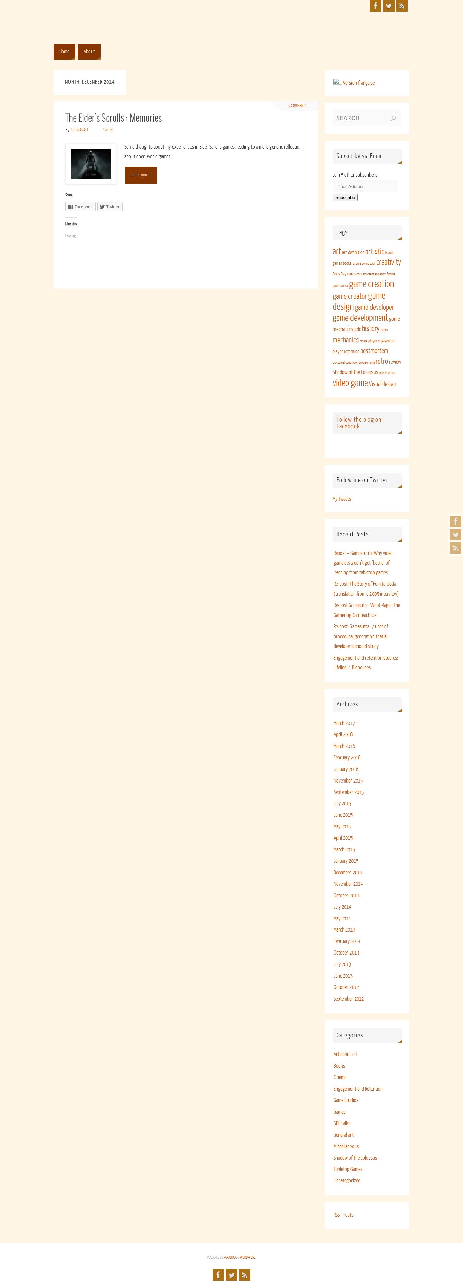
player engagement (382, 341)
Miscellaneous (346, 1146)
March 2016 (344, 746)
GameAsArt (80, 129)
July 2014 (342, 907)
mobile (363, 341)
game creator (350, 296)
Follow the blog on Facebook (359, 423)
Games (108, 129)
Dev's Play (339, 274)
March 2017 (344, 723)
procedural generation (345, 362)
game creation (371, 284)
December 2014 (348, 873)
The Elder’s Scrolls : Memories (113, 118)
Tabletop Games (348, 1169)
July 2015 (342, 803)
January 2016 (346, 769)
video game (350, 383)
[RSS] (455, 548)
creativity (388, 262)
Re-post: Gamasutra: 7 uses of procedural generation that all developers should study (361, 636)
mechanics (346, 340)
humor (384, 330)
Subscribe (345, 197)
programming (367, 362)
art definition (353, 252)
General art (344, 1135)
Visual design (382, 384)
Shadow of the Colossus (355, 372)
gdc (357, 329)
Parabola (230, 1257)
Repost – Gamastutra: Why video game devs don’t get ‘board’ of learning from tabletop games (363, 563)
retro (382, 361)
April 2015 (343, 838)
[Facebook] (455, 521)
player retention (346, 351)
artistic (374, 251)
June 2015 (343, 815)
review (395, 362)
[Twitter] (455, 534)
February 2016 (347, 758)
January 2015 (346, 861)
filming (391, 274)
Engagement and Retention (358, 1089)
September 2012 (349, 999)
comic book (368, 263)
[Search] (393, 118)
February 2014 (347, 941)
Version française (358, 83)
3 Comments (297, 106)
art (337, 251)
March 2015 (344, 850)
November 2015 (348, 781)
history (371, 329)
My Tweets (342, 499)
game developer (374, 307)
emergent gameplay (374, 274)
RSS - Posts (344, 1215)
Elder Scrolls (354, 274)
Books (339, 1066)
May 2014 (342, 919)
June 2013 (343, 976)
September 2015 (349, 792)
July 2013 (342, 964)
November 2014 (348, 884)
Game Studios (346, 1100)
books (347, 263)
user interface (387, 373)
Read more (141, 175)
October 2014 (346, 896)
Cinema (340, 1077)
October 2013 (346, 953)
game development (360, 318)
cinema (357, 263)
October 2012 (346, 987)
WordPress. (248, 1257)
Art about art (346, 1054)
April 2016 (343, 735)
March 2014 (344, 930)
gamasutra (340, 285)
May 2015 (342, 826)
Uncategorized (347, 1181)
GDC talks (342, 1123)
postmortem (374, 351)
